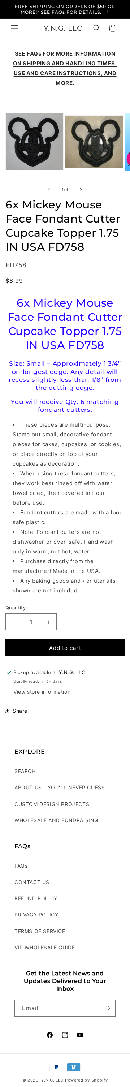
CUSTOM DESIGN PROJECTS (51, 804)
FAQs (20, 866)
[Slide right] (81, 190)
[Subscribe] (107, 1008)
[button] (14, 28)
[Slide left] (49, 190)
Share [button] (20, 711)
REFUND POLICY (35, 898)
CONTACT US (31, 882)
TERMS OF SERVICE (39, 931)
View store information (41, 692)
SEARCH (25, 771)
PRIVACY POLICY (36, 914)
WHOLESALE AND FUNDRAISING (56, 820)
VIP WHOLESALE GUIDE (44, 947)
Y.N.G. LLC (52, 1080)
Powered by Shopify (86, 1080)
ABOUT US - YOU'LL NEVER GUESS (59, 787)
